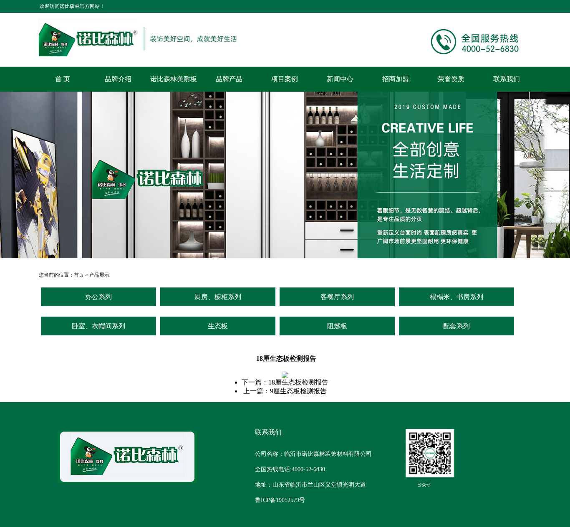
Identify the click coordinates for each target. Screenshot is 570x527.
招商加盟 (395, 78)
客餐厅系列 (337, 296)
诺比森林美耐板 (173, 78)
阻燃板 (337, 326)
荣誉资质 (451, 78)
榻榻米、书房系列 (456, 296)
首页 (79, 275)
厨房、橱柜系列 (217, 296)
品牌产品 (229, 78)
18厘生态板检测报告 (298, 382)
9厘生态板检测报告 (298, 391)
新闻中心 (340, 78)
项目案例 (284, 78)
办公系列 (98, 296)
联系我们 (506, 78)
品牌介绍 (118, 78)
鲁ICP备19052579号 (280, 500)
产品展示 (99, 275)
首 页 (62, 78)
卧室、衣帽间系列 (98, 326)
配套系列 (456, 326)
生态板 (218, 326)
